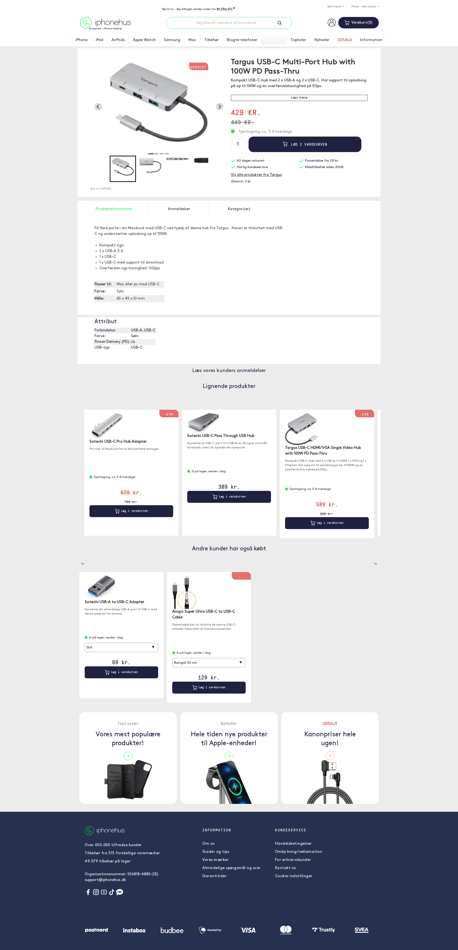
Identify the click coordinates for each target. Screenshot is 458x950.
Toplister (298, 40)
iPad (99, 40)
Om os (208, 844)
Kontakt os (285, 868)
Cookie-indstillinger (293, 876)
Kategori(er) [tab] (239, 209)
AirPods (118, 40)
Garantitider (214, 876)
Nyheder (321, 40)
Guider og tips (215, 852)
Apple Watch (144, 40)
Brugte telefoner (242, 40)
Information (371, 40)
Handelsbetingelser (293, 844)
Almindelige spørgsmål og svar (231, 868)
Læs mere (299, 98)
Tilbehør (211, 40)
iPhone (82, 40)
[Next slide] (220, 107)
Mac (192, 40)
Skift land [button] (334, 6)
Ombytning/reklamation (298, 852)
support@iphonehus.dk (105, 880)
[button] (123, 169)
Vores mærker (215, 860)
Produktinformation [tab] (114, 209)
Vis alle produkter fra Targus (256, 175)
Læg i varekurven (308, 144)
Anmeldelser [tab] (179, 209)
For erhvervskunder (293, 860)
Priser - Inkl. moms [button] (364, 6)
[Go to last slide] (98, 107)
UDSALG (345, 40)
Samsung (172, 40)
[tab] (151, 153)
